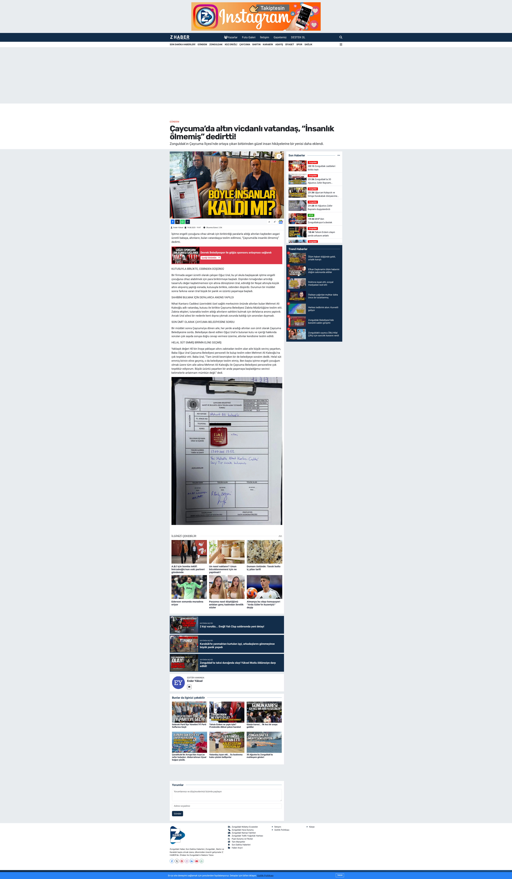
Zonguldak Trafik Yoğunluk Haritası (247, 836)
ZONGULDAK (216, 44)
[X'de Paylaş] (177, 222)
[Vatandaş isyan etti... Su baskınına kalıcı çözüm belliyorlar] (226, 742)
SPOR (299, 44)
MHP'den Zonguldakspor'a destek (320, 221)
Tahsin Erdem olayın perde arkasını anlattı (321, 234)
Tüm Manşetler (238, 842)
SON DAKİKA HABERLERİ (182, 44)
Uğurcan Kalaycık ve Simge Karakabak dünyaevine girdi (322, 194)
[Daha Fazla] (187, 222)
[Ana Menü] (341, 44)
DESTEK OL (298, 37)
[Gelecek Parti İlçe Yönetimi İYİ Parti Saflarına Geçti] (189, 712)
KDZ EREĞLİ (231, 44)
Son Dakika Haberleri (241, 845)
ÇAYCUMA (244, 44)
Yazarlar (232, 37)
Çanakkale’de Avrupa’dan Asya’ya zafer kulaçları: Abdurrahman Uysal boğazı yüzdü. (189, 757)
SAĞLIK (308, 44)
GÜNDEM (202, 44)
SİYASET (289, 44)
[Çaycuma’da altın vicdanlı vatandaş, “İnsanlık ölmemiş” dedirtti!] (227, 184)
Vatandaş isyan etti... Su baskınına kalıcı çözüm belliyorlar (226, 755)
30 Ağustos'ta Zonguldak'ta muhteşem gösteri (260, 755)
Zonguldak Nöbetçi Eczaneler (245, 827)
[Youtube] (196, 861)
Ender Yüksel (178, 228)
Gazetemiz (280, 37)
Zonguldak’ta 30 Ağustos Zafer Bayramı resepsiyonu (319, 181)
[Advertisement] (256, 82)
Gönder (177, 813)
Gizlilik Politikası (281, 830)
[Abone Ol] (280, 221)
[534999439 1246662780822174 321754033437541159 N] (226, 450)
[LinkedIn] (191, 861)
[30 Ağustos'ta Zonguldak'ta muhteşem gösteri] (264, 742)
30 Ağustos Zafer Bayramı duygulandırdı (320, 207)
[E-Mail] (189, 687)
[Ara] (340, 37)
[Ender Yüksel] (178, 682)
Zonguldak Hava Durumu (243, 830)
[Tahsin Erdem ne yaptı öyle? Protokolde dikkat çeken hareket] (226, 712)
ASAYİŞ (279, 44)
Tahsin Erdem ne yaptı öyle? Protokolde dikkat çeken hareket (225, 725)
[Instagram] (187, 861)
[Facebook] (172, 861)
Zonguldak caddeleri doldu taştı (321, 168)
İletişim (264, 37)
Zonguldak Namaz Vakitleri (244, 833)
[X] (177, 861)
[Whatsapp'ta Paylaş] (182, 222)
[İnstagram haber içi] (256, 16)
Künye (312, 827)
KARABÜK (268, 44)
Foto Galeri (248, 37)
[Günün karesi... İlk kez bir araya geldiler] (264, 712)
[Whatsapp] (201, 861)
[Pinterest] (182, 861)
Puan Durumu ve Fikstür (242, 839)
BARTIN (256, 44)
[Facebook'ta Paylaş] (173, 222)
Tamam (340, 875)
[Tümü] (338, 155)
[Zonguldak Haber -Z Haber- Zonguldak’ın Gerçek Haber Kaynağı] (180, 37)
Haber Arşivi (237, 848)
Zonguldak (313, 162)
